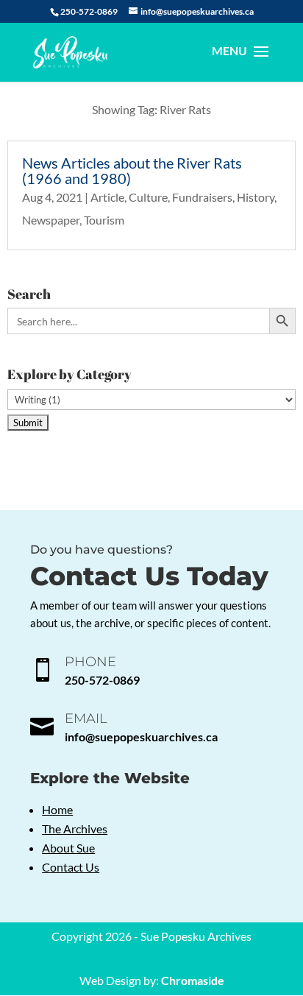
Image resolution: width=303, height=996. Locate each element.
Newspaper (50, 220)
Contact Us (70, 867)
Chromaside (192, 980)
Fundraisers (202, 197)
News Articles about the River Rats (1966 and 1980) (132, 170)
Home (57, 809)
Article (107, 197)
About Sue (68, 848)
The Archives (74, 829)
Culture (148, 197)
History (255, 197)
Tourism (104, 220)
